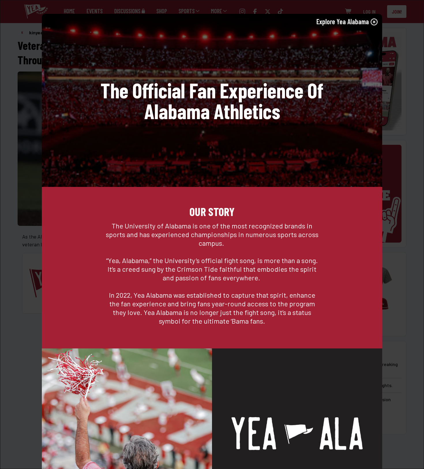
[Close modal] (374, 22)
